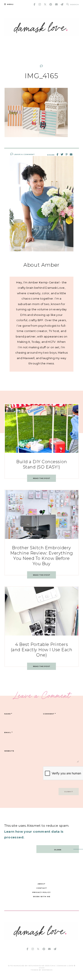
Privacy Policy (41, 892)
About (41, 884)
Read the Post (41, 478)
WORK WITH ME (41, 896)
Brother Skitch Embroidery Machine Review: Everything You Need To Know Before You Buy (41, 555)
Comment (49, 714)
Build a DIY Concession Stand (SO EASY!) (41, 464)
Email (8, 732)
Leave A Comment (24, 154)
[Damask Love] (41, 939)
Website (9, 751)
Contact (41, 888)
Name (8, 714)
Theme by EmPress (42, 970)
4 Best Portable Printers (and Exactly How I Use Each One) (41, 650)
